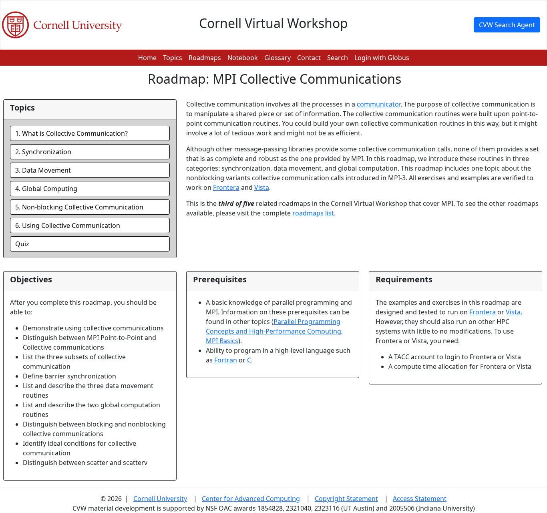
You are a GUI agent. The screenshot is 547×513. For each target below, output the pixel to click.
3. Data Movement (43, 170)
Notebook (242, 57)
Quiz (22, 243)
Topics (172, 57)
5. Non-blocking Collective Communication (79, 207)
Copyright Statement (346, 498)
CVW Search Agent (507, 24)
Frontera (226, 187)
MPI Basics (222, 340)
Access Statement (419, 498)
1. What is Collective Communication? (71, 133)
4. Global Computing (46, 188)
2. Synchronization (43, 151)
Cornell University (160, 498)
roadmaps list (313, 213)
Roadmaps (205, 57)
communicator (378, 104)
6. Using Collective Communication (67, 225)
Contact (309, 57)
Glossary (277, 57)
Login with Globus (381, 57)
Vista (261, 187)
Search (337, 57)
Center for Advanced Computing (251, 498)
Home (147, 57)
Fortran (225, 360)
